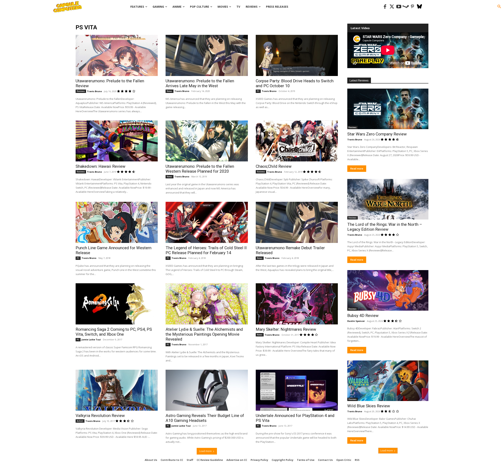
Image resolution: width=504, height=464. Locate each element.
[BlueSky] (419, 6)
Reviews (81, 91)
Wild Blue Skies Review (368, 406)
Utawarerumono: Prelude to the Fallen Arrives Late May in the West (200, 83)
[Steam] (405, 6)
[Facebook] (385, 6)
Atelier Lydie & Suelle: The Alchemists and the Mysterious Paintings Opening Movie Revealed (204, 334)
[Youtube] (398, 6)
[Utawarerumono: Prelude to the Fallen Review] (117, 55)
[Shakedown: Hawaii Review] (117, 141)
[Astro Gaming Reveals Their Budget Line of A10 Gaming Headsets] (207, 390)
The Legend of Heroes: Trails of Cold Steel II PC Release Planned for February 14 (206, 250)
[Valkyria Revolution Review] (117, 390)
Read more (356, 168)
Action (80, 421)
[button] (499, 6)
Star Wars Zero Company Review (377, 134)
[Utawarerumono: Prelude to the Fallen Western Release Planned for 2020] (207, 141)
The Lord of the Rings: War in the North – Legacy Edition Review (384, 227)
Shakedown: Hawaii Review (100, 166)
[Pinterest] (412, 6)
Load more (205, 451)
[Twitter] (391, 6)
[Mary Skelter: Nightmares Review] (297, 303)
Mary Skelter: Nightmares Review (286, 329)
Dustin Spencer (356, 321)
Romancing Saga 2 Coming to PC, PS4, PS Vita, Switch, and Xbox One (114, 332)
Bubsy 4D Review (363, 315)
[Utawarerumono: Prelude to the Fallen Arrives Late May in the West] (207, 55)
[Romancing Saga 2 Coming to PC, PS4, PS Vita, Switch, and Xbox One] (117, 303)
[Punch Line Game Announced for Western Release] (117, 222)
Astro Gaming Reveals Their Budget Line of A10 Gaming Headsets (205, 418)
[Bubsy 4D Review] (387, 290)
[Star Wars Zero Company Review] (387, 109)
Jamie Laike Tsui (91, 339)
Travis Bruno (94, 91)
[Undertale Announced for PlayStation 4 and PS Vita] (297, 390)
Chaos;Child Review (274, 166)
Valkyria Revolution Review (100, 415)
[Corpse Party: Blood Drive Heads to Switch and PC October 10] (297, 55)
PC (258, 91)
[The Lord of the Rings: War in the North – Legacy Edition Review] (387, 199)
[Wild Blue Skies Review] (387, 380)
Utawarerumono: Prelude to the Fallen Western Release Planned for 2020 (200, 169)
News (169, 91)
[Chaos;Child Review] (297, 141)
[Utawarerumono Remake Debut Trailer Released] (297, 222)
